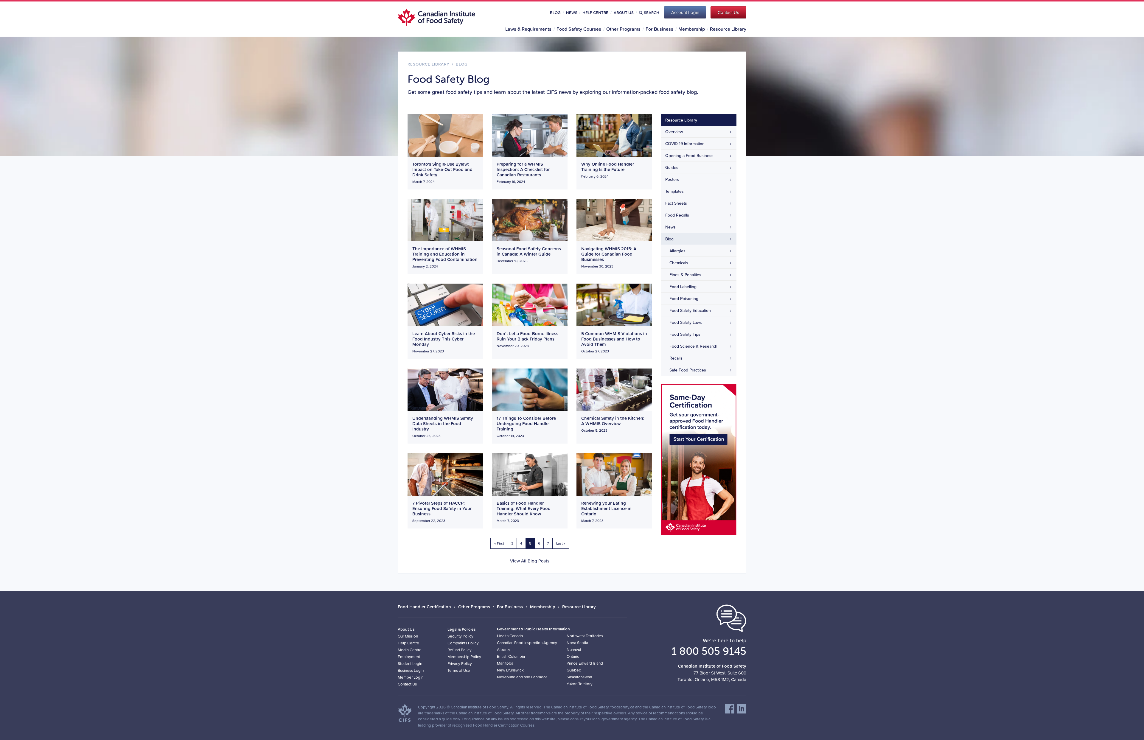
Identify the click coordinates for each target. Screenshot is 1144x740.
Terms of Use (458, 670)
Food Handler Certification (424, 607)
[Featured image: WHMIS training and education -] (445, 220)
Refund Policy (459, 649)
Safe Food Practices (687, 370)
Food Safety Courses (579, 29)
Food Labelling (683, 287)
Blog (555, 12)
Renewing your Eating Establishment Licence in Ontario (606, 508)
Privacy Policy (459, 663)
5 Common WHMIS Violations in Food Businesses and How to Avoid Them (614, 338)
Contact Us (407, 684)
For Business (659, 29)
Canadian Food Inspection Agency (527, 642)
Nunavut (574, 649)
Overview (674, 132)
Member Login (410, 677)
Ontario (573, 656)
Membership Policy (464, 656)
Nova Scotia (577, 642)
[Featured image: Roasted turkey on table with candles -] (529, 220)
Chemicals (678, 263)
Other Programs (623, 29)
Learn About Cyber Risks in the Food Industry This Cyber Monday (443, 338)
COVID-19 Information (685, 144)
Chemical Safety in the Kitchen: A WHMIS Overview (612, 421)
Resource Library (728, 29)
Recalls (676, 358)
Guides (671, 167)
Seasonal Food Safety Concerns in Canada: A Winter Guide (529, 251)
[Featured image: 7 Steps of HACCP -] (445, 474)
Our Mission (408, 636)
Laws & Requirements (528, 29)
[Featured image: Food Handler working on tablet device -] (614, 135)
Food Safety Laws (685, 322)
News (571, 12)
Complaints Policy (463, 643)
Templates (674, 191)
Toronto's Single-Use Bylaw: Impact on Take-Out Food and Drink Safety (442, 169)
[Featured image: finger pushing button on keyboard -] (445, 304)
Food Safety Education (690, 310)
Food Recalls (677, 215)
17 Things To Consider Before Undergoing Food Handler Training (526, 423)
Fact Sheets (676, 203)
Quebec (574, 670)
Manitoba (505, 663)
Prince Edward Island (585, 663)
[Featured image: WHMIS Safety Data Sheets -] (445, 389)
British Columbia (511, 656)
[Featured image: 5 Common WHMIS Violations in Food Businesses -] (614, 304)
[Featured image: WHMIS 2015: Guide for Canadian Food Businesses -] (614, 220)
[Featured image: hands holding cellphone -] (529, 389)
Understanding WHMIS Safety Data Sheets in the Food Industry (442, 423)
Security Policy (460, 636)
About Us (624, 12)
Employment (409, 656)
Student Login (410, 663)
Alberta (503, 649)
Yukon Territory (580, 683)
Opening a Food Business (689, 155)
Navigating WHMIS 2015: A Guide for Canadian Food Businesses (608, 253)
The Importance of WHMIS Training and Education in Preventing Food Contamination (445, 253)
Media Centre (410, 649)
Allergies (677, 251)
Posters (672, 179)
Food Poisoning (683, 298)
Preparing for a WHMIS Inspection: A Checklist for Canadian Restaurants (523, 169)
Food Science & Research (693, 346)
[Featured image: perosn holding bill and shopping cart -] (529, 304)
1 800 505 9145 (709, 650)
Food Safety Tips (684, 334)
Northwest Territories (585, 635)
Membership (691, 29)
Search (651, 12)
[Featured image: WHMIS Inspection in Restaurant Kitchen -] (529, 135)
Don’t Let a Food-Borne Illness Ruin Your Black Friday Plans (527, 336)
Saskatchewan (579, 677)
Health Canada (510, 635)
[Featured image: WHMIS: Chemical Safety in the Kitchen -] (614, 389)
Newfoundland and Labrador (522, 677)
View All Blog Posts (529, 561)
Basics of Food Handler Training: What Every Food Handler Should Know (524, 508)
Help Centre (595, 12)
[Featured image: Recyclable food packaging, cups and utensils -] (445, 135)
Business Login (411, 670)
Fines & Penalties (685, 275)
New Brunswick (510, 670)
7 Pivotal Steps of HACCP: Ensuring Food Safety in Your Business (442, 508)
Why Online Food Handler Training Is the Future (607, 166)
